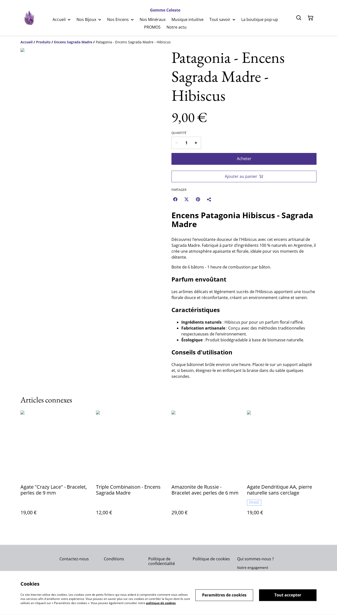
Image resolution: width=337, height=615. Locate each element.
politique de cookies (161, 603)
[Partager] (209, 199)
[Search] (299, 18)
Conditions (114, 559)
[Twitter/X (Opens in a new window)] (186, 199)
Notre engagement (252, 567)
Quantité (179, 133)
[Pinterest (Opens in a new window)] (198, 199)
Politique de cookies (211, 559)
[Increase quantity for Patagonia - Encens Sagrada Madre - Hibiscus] (196, 143)
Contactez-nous (74, 559)
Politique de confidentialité (161, 561)
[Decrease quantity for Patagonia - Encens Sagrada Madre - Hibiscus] (176, 143)
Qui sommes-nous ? (255, 559)
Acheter (244, 158)
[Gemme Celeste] (28, 18)
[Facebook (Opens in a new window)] (175, 199)
